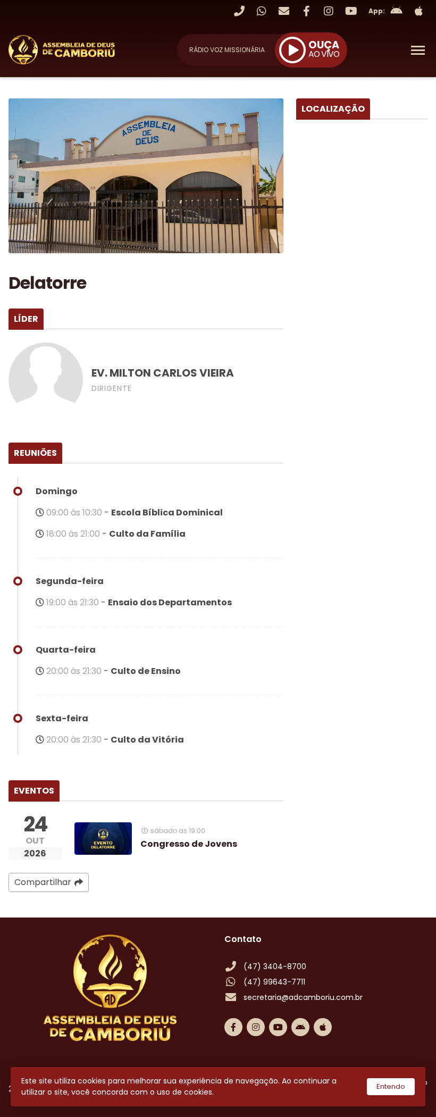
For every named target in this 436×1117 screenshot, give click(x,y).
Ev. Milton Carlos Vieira (162, 372)
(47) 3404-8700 (275, 966)
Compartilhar (42, 882)
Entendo (390, 1086)
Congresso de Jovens (188, 844)
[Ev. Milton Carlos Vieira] (46, 380)
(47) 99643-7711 (274, 982)
